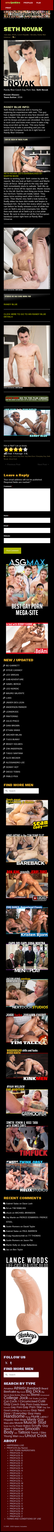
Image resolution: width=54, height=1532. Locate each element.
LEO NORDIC (12, 688)
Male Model (20, 1420)
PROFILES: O (16, 1488)
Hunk (35, 1416)
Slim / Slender (14, 1429)
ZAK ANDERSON (14, 748)
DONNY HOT (12, 767)
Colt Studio (33, 1398)
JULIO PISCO (12, 721)
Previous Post (13, 464)
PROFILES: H (16, 1470)
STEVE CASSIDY (14, 670)
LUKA (8, 698)
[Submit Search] (6, 790)
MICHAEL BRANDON (25, 1213)
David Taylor (29, 1226)
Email (6, 526)
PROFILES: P (16, 1491)
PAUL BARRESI (29, 1231)
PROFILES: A (16, 1453)
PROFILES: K (16, 1478)
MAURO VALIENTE (15, 693)
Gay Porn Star (32, 1407)
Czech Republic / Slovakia (26, 35)
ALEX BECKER (13, 758)
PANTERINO (12, 716)
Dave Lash (27, 1203)
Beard (44, 1388)
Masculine (9, 1423)
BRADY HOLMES (14, 744)
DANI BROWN (13, 725)
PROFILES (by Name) (17, 1448)
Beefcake (10, 1391)
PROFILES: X (16, 1511)
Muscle (18, 1422)
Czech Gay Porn (18, 456)
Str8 (15, 1433)
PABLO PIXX (12, 776)
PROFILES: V (16, 1506)
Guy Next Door (24, 1411)
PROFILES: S (16, 1498)
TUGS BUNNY (13, 739)
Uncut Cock (13, 459)
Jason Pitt (28, 1240)
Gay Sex (46, 1407)
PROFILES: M (16, 1483)
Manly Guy (35, 1419)
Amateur (8, 1388)
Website (7, 536)
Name (6, 516)
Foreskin (7, 1407)
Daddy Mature (40, 1404)
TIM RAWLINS (19, 1208)
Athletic (20, 1388)
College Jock (16, 1397)
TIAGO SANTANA (14, 753)
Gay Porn (16, 1407)
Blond (35, 1395)
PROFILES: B (16, 1455)
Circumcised (44, 1395)
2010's (14, 35)
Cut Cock (43, 1399)
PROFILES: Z (16, 1516)
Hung (27, 1417)
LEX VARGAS (12, 675)
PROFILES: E (16, 1463)
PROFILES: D (16, 1460)
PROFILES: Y (16, 1513)
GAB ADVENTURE (15, 679)
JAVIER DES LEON (15, 702)
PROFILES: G (16, 1468)
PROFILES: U (16, 1503)
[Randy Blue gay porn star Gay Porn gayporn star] (27, 399)
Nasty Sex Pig (9, 1426)
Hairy (37, 1413)
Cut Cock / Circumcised (21, 1401)
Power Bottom (23, 1425)
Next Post (42, 464)
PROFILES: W (16, 1508)
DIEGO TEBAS (13, 772)
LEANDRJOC (12, 712)
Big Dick (33, 1391)
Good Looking (11, 1410)
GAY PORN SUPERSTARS (22, 1450)
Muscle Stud (35, 1422)
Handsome (14, 1416)
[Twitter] (6, 1362)
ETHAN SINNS (13, 730)
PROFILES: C (16, 1458)
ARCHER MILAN (14, 735)
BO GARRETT (13, 665)
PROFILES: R (16, 1496)
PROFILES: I (16, 1473)
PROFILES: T (16, 1501)
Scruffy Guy (39, 1425)
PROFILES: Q (16, 1493)
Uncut (21, 1436)
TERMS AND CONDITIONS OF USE (24, 1519)
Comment (8, 486)
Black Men (25, 1395)
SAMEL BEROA (13, 684)
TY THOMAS (34, 1236)
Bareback (34, 1388)
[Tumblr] (11, 1362)
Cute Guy (8, 456)
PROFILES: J (16, 1476)
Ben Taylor (18, 1249)
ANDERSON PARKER (16, 707)
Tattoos (24, 1432)
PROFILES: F (16, 1465)
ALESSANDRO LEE (15, 762)
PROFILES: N (16, 1486)
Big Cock (21, 1392)
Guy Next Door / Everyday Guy (35, 456)
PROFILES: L (16, 1481)
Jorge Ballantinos (29, 1245)
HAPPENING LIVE (15, 1445)
